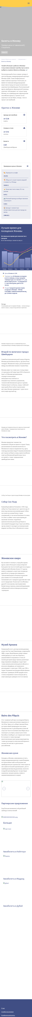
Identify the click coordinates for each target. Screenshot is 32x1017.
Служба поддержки (7, 1012)
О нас (3, 1008)
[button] (4, 788)
